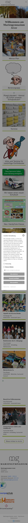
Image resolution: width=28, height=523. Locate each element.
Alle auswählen (14, 282)
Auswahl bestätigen (14, 278)
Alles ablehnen (14, 274)
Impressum (13, 286)
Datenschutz (6, 286)
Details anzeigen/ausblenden (13, 270)
